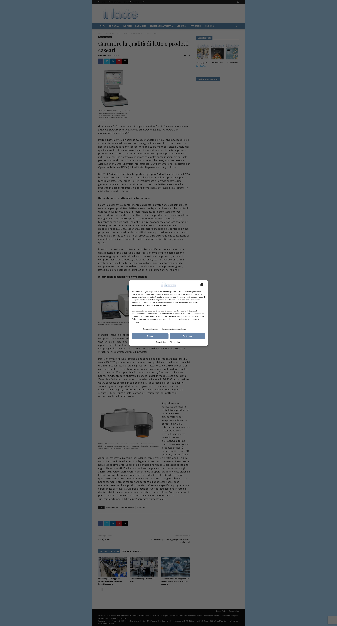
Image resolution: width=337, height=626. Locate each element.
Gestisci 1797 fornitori (150, 329)
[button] (202, 285)
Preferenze (187, 336)
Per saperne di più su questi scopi (174, 329)
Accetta (150, 336)
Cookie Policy (161, 342)
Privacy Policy (175, 342)
